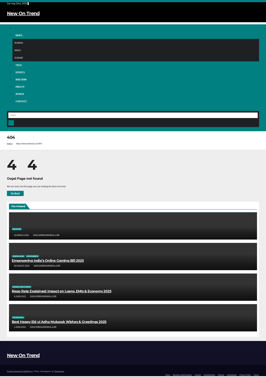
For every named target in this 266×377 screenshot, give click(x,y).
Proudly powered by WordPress (20, 371)
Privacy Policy (245, 375)
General (221, 375)
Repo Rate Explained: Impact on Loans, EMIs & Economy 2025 (61, 291)
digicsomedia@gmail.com (46, 235)
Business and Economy (182, 375)
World (18, 50)
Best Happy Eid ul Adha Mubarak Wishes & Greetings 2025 (59, 322)
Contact (21, 101)
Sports (20, 72)
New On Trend (23, 13)
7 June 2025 (20, 327)
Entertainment (32, 256)
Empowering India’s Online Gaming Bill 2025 (48, 261)
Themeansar (59, 371)
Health (20, 86)
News (19, 35)
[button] (8, 109)
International (18, 317)
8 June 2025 (20, 296)
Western (21, 79)
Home (9, 143)
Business (19, 43)
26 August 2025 (22, 266)
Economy (19, 58)
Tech (19, 65)
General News (18, 256)
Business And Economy (22, 286)
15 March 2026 (21, 235)
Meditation (17, 229)
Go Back (15, 193)
